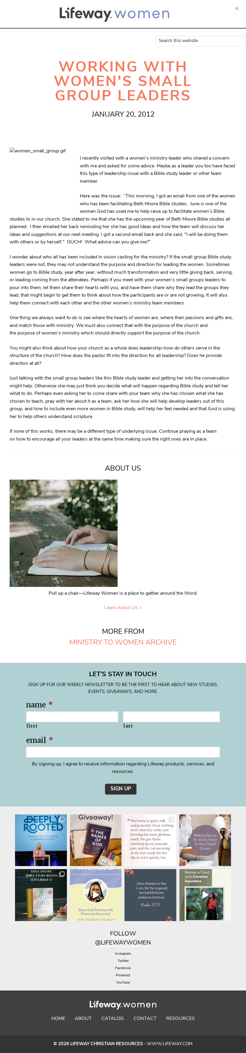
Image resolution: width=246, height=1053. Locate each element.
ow (130, 934)
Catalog (112, 1018)
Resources (180, 1018)
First (32, 726)
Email (39, 740)
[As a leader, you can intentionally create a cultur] (205, 840)
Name (39, 705)
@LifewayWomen (123, 943)
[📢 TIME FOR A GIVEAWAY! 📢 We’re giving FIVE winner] (96, 840)
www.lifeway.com (170, 1044)
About (83, 1018)
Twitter (123, 961)
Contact (145, 1018)
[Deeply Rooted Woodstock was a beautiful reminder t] (41, 840)
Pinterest (123, 975)
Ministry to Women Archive (123, 642)
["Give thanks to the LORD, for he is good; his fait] (150, 895)
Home (58, 1018)
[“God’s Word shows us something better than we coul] (205, 895)
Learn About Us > (123, 608)
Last (128, 726)
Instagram (123, 954)
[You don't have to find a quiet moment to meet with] (150, 840)
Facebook (123, 968)
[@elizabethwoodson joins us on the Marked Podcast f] (96, 895)
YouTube (123, 982)
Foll (117, 934)
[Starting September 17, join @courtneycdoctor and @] (41, 895)
